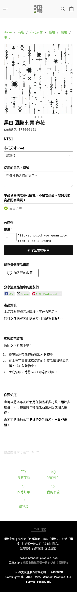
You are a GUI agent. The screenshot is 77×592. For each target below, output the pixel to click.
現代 (7, 37)
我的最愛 (53, 492)
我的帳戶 (53, 478)
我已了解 (15, 208)
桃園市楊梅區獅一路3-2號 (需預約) (45, 562)
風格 (64, 32)
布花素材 (36, 32)
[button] (38, 9)
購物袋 (23, 507)
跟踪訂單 (23, 492)
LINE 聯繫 (38, 529)
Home (8, 32)
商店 (21, 32)
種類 (52, 32)
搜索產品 (23, 478)
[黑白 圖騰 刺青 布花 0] (38, 79)
